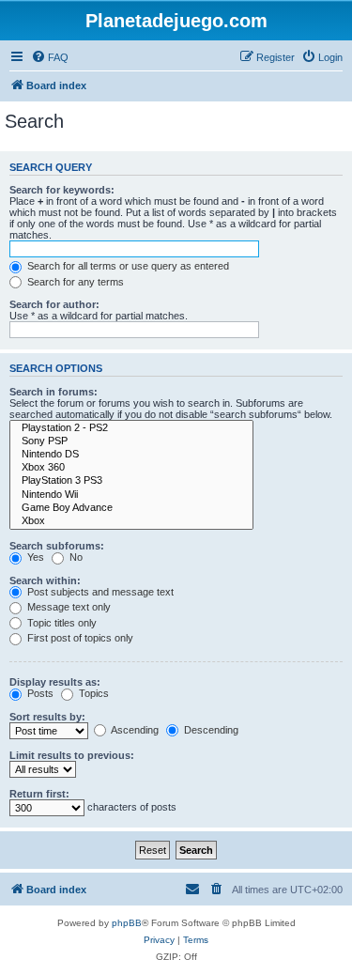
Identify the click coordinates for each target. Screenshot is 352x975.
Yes (34, 557)
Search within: (45, 580)
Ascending (134, 729)
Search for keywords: (62, 189)
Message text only (67, 606)
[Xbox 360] (131, 467)
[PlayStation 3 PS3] (131, 481)
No (75, 557)
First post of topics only (78, 637)
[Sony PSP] (131, 441)
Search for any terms (74, 281)
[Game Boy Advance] (131, 508)
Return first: (39, 793)
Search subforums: (56, 545)
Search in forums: (53, 391)
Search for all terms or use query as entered (126, 265)
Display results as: (54, 682)
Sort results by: (47, 716)
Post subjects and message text (99, 591)
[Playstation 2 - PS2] (131, 428)
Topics (92, 693)
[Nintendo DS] (131, 454)
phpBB (127, 923)
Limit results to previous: (71, 755)
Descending (209, 729)
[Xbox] (131, 521)
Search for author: (54, 304)
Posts (39, 693)
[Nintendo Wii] (131, 495)
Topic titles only (60, 622)
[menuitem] (50, 57)
